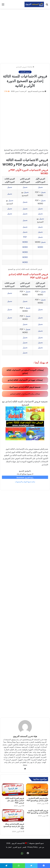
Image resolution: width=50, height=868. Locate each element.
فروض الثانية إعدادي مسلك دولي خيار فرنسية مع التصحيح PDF (14, 826)
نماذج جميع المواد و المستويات (25, 482)
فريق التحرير (17, 847)
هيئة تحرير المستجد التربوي (36, 91)
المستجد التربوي (17, 843)
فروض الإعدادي (21, 67)
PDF (25, 237)
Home (30, 67)
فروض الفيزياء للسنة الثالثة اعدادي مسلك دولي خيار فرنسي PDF (14, 800)
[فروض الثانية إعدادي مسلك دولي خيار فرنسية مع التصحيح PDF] (13, 815)
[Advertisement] (25, 36)
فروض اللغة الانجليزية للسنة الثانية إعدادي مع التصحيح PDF (37, 811)
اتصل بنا (9, 847)
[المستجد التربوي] (34, 4)
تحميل (40, 187)
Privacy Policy (32, 847)
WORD (25, 242)
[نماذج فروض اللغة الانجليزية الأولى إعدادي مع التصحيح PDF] (37, 790)
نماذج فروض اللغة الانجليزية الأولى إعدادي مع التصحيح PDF (37, 799)
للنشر (24, 847)
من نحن (41, 847)
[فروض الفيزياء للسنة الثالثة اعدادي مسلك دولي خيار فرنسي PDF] (13, 790)
